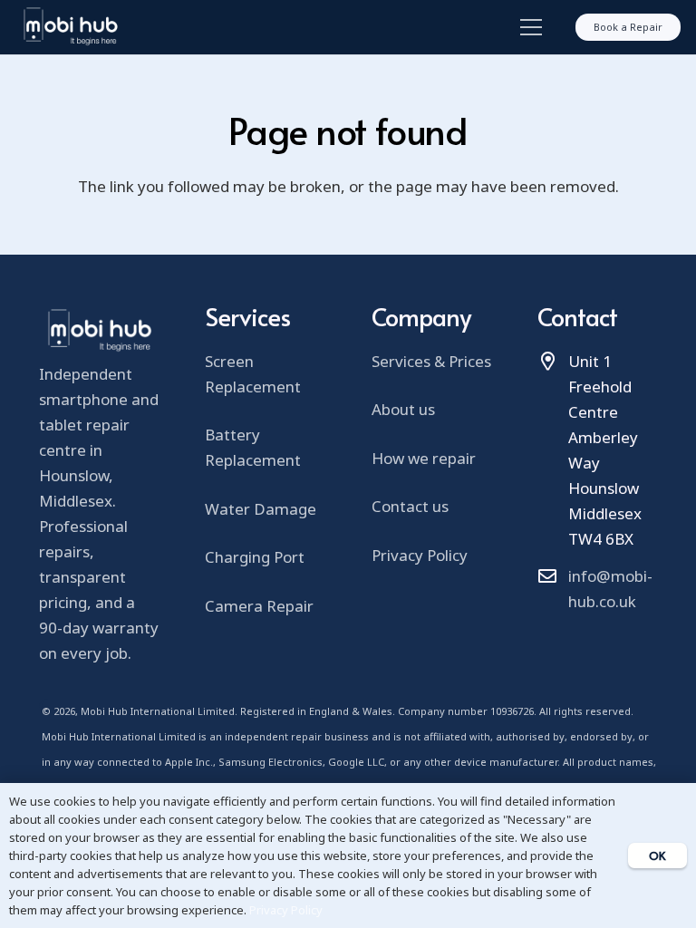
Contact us (410, 506)
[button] (527, 27)
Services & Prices (431, 361)
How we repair (424, 458)
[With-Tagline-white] (69, 27)
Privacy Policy (420, 555)
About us (403, 409)
